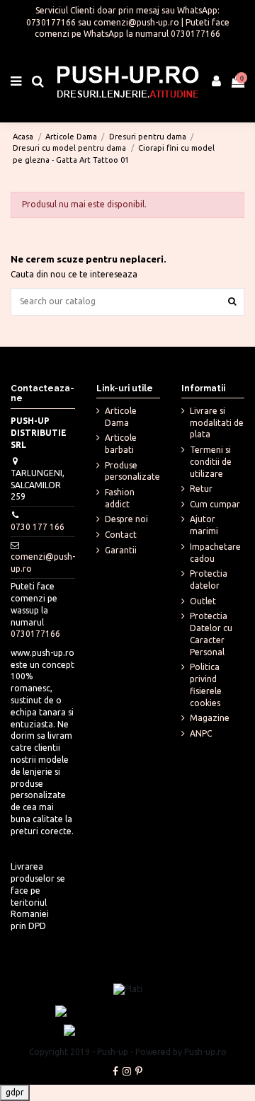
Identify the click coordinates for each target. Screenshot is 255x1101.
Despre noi (126, 519)
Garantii (121, 550)
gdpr (15, 1092)
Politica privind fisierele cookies (206, 684)
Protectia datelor (208, 579)
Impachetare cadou (215, 552)
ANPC (201, 733)
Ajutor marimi (204, 525)
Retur (201, 488)
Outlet (203, 601)
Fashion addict (120, 498)
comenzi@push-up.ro (136, 22)
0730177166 (51, 22)
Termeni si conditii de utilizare (211, 461)
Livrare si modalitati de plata (217, 422)
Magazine (210, 717)
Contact (121, 534)
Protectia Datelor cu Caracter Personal (211, 633)
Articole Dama (121, 416)
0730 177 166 (37, 526)
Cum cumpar (215, 504)
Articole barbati (121, 443)
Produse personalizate (132, 471)
